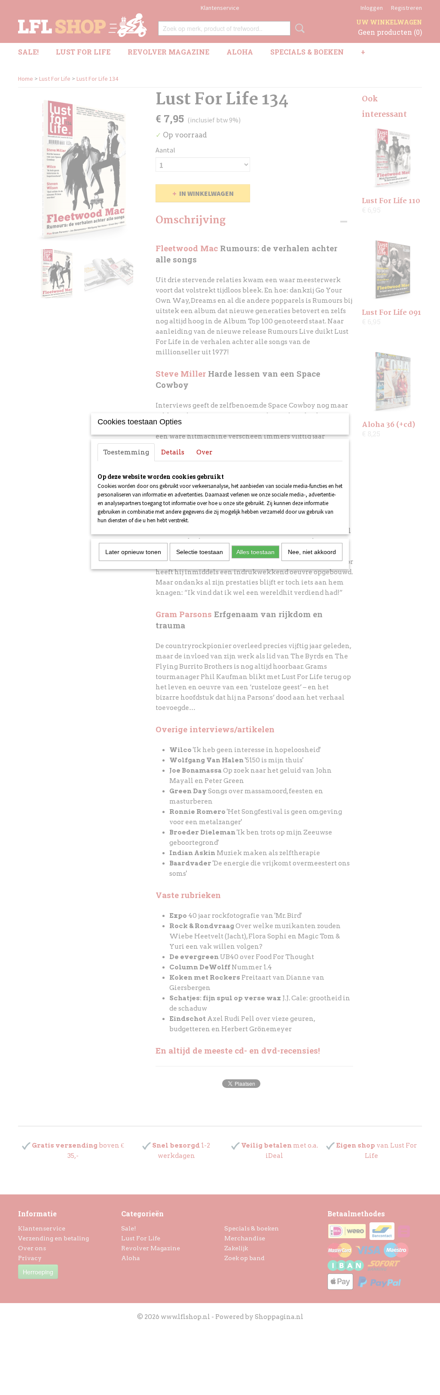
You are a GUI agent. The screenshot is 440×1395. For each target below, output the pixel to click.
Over (204, 452)
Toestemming (126, 452)
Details (172, 452)
